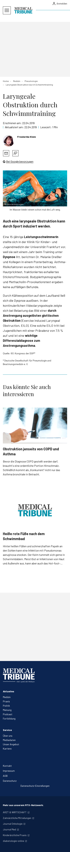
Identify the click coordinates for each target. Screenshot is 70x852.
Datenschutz (10, 780)
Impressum (9, 770)
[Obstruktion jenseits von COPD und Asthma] (35, 426)
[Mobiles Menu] (7, 10)
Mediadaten (9, 739)
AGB (5, 775)
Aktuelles (8, 691)
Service (7, 729)
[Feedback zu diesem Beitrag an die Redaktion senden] (15, 153)
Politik (6, 705)
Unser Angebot (11, 744)
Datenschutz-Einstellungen (35, 785)
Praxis (6, 701)
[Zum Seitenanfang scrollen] (63, 845)
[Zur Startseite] (23, 10)
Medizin (7, 697)
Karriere (7, 748)
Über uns (7, 735)
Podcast (7, 714)
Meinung (7, 709)
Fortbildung (9, 718)
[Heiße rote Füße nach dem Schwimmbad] (35, 510)
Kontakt (7, 765)
